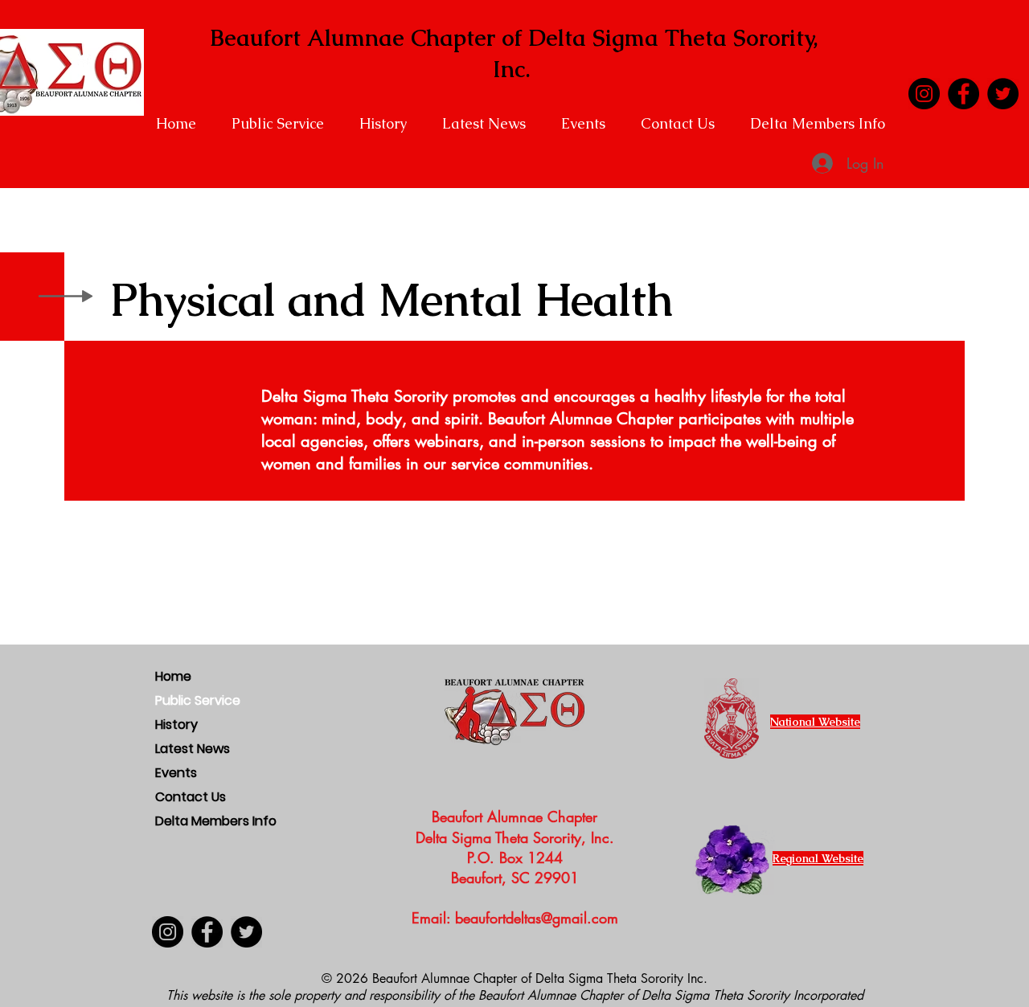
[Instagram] (924, 93)
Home (173, 676)
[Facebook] (963, 93)
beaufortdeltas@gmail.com (536, 917)
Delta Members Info (207, 821)
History (176, 724)
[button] (283, 123)
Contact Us (190, 797)
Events (176, 772)
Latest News (192, 748)
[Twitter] (1003, 93)
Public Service (197, 700)
